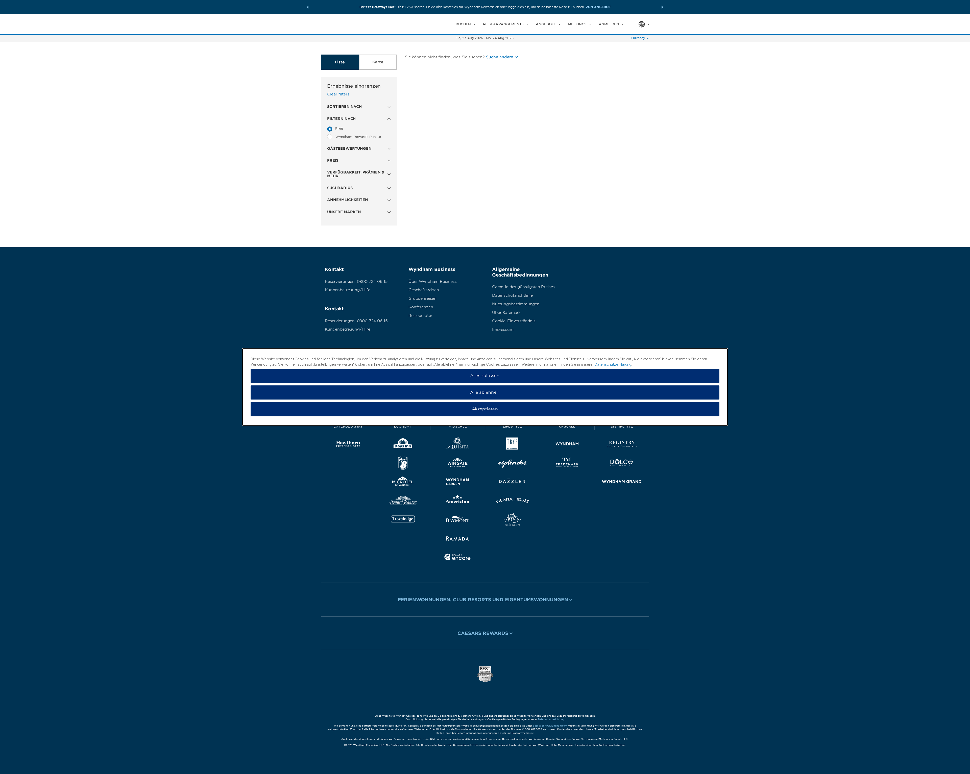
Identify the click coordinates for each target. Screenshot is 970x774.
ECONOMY (403, 426)
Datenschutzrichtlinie (512, 295)
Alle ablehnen (484, 392)
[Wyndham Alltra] (512, 520)
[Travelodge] (403, 520)
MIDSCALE (458, 426)
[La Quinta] (457, 444)
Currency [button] (638, 38)
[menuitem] (465, 24)
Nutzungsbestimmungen (516, 304)
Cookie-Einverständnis (514, 321)
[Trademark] (567, 463)
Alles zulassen (485, 375)
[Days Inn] (403, 444)
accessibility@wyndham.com (550, 725)
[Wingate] (457, 463)
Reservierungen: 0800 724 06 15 (356, 281)
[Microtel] (403, 482)
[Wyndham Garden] (457, 482)
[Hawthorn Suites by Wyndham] (348, 444)
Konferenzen (420, 307)
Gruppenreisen (422, 298)
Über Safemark (506, 312)
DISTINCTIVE (622, 426)
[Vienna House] (512, 501)
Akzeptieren (485, 409)
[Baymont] (457, 520)
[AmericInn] (457, 501)
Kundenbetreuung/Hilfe (347, 290)
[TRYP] (512, 444)
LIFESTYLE (512, 426)
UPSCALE (567, 426)
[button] (307, 7)
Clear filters (338, 94)
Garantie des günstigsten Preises (523, 287)
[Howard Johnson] (403, 501)
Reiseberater (420, 315)
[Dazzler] (512, 482)
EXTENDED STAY (348, 426)
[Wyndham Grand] (622, 482)
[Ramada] (457, 539)
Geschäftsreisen (423, 290)
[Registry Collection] (622, 444)
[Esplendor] (512, 463)
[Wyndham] (567, 444)
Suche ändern (499, 57)
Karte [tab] (377, 62)
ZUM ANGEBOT (598, 7)
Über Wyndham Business (432, 281)
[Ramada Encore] (457, 558)
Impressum (503, 329)
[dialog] (485, 387)
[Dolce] (622, 463)
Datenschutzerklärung (551, 719)
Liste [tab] (340, 62)
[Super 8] (403, 463)
